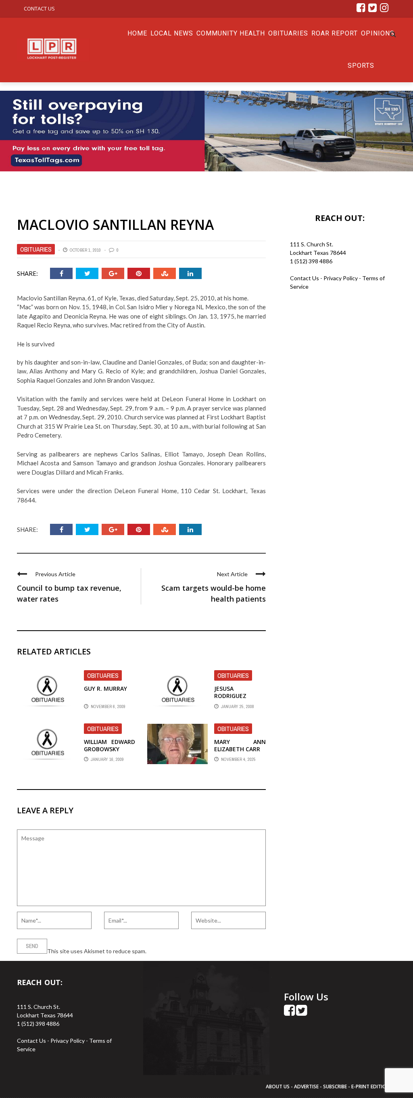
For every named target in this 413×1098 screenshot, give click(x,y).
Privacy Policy (341, 278)
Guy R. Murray (105, 688)
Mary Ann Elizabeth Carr (239, 745)
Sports (361, 65)
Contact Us (39, 8)
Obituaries (288, 33)
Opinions (377, 33)
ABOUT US (278, 1086)
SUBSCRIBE (335, 1086)
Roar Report (334, 33)
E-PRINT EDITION (370, 1086)
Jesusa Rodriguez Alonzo (230, 696)
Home (137, 33)
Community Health (230, 33)
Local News (171, 33)
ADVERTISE (306, 1086)
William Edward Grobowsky (109, 745)
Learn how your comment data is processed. (203, 951)
